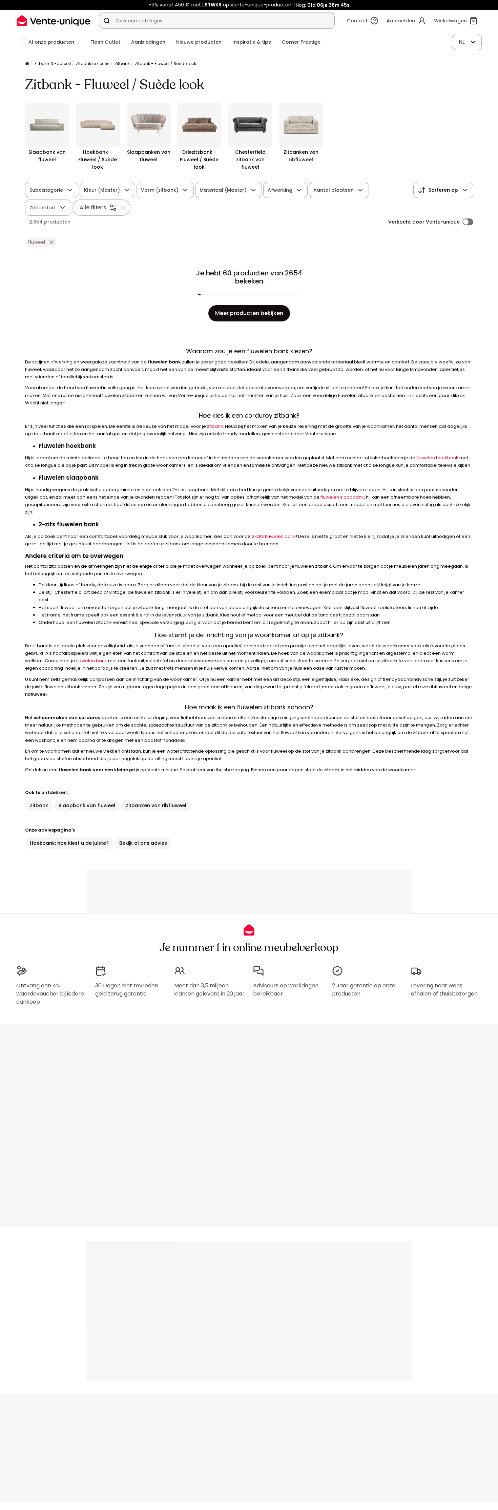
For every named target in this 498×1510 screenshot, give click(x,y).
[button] (51, 242)
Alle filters (93, 207)
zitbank (215, 426)
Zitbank (122, 63)
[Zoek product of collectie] (106, 20)
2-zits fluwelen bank (274, 536)
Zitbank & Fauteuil (52, 63)
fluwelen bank (91, 660)
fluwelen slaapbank (342, 497)
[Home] (27, 64)
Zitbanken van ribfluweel (156, 805)
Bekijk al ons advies (143, 843)
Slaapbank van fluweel (87, 805)
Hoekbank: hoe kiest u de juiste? (69, 843)
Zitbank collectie (92, 63)
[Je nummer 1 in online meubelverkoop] (53, 20)
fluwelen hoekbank (437, 458)
